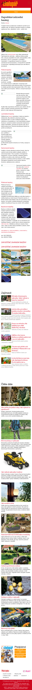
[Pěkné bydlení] (5, 671)
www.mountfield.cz (14, 230)
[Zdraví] (27, 671)
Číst (20, 652)
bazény (11, 116)
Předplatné (18, 673)
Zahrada (7, 23)
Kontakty (24, 675)
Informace (6, 677)
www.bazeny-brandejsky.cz (8, 232)
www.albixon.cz (5, 230)
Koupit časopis (20, 654)
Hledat (16, 12)
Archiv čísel (20, 656)
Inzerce (16, 675)
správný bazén (12, 54)
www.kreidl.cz (23, 230)
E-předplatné (7, 675)
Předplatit (20, 649)
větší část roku (5, 224)
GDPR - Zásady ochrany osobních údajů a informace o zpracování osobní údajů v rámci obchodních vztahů (16, 688)
